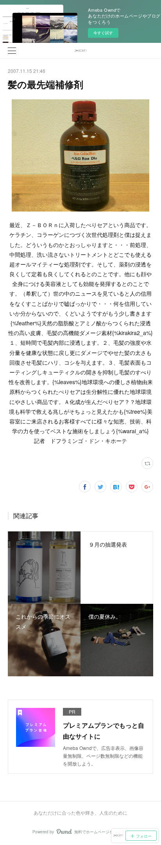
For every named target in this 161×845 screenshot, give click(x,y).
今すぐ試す (103, 32)
